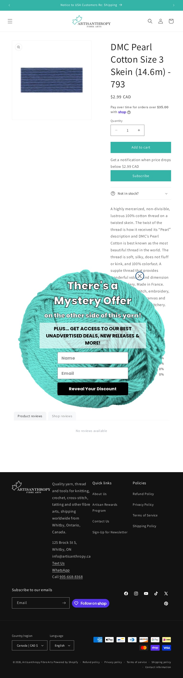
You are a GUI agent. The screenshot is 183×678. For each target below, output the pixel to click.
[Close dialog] (140, 276)
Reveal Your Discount (93, 389)
